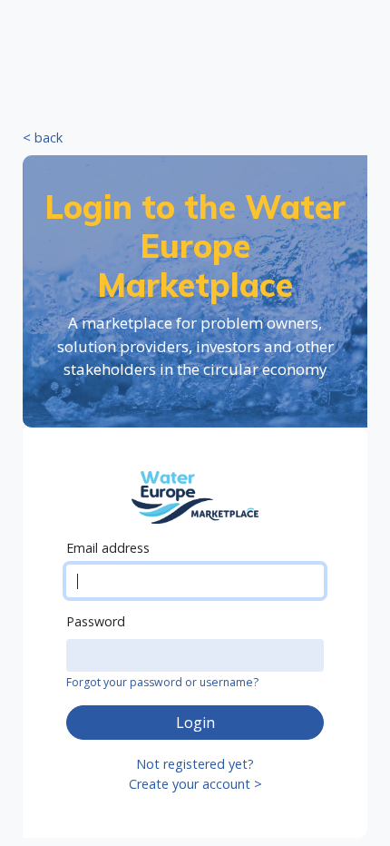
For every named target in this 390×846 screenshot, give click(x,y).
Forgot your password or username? (162, 682)
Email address (108, 547)
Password (95, 621)
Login (195, 723)
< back (43, 137)
